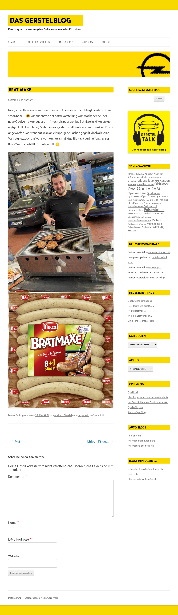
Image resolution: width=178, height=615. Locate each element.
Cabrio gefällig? (156, 277)
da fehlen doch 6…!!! (159, 252)
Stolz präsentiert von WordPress (41, 597)
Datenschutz (65, 42)
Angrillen (158, 173)
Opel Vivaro (149, 203)
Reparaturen (138, 214)
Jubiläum (148, 181)
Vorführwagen (133, 224)
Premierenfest (135, 210)
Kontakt (107, 42)
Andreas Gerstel (63, 415)
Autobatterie (156, 177)
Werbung (158, 227)
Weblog (142, 223)
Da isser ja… (154, 267)
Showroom (156, 213)
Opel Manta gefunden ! (140, 300)
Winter (132, 230)
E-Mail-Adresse (19, 539)
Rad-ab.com (134, 435)
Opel (132, 188)
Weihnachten (154, 223)
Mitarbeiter (147, 184)
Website (13, 556)
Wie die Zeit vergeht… (140, 315)
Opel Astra (153, 193)
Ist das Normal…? (137, 310)
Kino (157, 180)
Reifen (130, 213)
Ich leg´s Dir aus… (100, 441)
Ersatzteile (135, 180)
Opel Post (133, 392)
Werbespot (146, 226)
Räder (147, 213)
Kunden (165, 181)
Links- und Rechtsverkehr (141, 320)
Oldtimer (161, 184)
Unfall (141, 216)
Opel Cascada (134, 196)
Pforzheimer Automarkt (142, 206)
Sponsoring (133, 216)
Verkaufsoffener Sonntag (139, 220)
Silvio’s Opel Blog (137, 412)
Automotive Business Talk (141, 445)
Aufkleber (132, 177)
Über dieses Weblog (39, 42)
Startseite (14, 42)
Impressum (87, 42)
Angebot (149, 173)
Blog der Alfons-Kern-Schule (142, 479)
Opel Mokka (160, 199)
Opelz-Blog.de (135, 407)
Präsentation (154, 209)
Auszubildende (143, 177)
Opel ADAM (148, 189)
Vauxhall (148, 217)
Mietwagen (134, 184)
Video (156, 220)
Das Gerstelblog (40, 20)
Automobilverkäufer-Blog (141, 440)
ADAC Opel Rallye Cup (136, 174)
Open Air (159, 203)
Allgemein (83, 415)
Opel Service (135, 203)
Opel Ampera (137, 193)
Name (13, 522)
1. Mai (14, 441)
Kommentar (17, 476)
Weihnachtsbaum (134, 227)
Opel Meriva (147, 199)
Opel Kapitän (134, 199)
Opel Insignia (162, 196)
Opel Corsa (148, 196)
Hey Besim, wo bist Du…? (141, 305)
